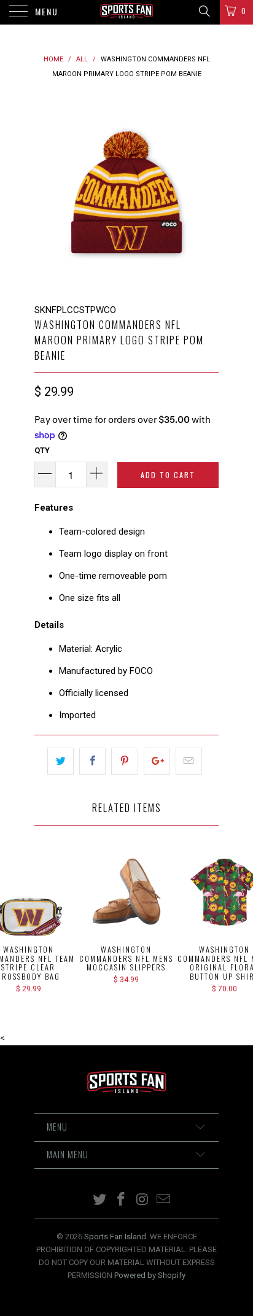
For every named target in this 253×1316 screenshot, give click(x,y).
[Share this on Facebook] (92, 761)
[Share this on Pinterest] (124, 761)
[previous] (46, 192)
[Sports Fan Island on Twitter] (100, 1200)
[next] (207, 192)
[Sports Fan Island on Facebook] (121, 1200)
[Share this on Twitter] (60, 761)
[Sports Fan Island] (126, 12)
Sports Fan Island (115, 1236)
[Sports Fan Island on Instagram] (143, 1200)
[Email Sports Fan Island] (164, 1200)
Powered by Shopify (149, 1275)
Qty (42, 450)
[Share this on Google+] (157, 761)
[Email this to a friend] (189, 761)
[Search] (203, 11)
